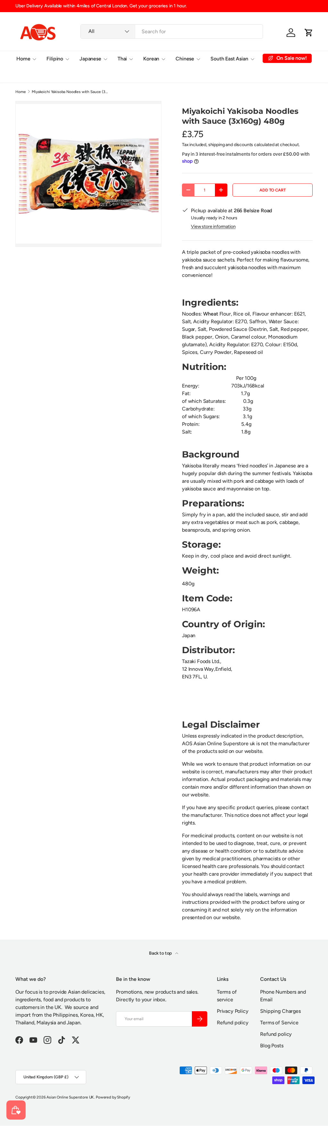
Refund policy (233, 1023)
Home (20, 92)
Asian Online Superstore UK (70, 1097)
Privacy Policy (233, 1011)
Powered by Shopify (113, 1097)
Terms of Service (279, 1023)
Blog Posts (271, 1046)
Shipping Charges (280, 1011)
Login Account (33, 74)
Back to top (161, 953)
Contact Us (72, 74)
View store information (213, 226)
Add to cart (272, 190)
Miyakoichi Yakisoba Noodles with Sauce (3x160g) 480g (70, 92)
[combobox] (172, 31)
